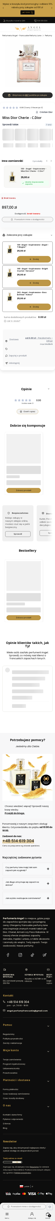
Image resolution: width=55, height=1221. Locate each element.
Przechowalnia (10, 1073)
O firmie (7, 1123)
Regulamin (34, 1167)
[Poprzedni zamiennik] (47, 161)
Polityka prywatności (13, 1038)
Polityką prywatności (22, 1173)
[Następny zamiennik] (51, 161)
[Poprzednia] (3, 8)
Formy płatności (10, 1089)
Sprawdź (18, 534)
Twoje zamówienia (12, 1059)
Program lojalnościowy (14, 1064)
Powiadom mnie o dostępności (29, 219)
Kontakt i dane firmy (12, 1114)
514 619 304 (42, 21)
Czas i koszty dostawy (13, 1098)
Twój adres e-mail (12, 1158)
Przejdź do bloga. (15, 813)
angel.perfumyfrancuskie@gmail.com (27, 1010)
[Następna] (51, 8)
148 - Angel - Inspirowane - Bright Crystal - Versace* (32, 270)
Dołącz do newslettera (16, 1162)
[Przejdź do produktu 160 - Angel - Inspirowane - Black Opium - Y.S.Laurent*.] (23, 578)
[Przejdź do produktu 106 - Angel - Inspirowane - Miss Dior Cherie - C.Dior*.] (23, 451)
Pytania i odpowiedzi (13, 1119)
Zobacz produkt (23, 490)
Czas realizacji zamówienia (16, 1093)
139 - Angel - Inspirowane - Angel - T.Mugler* (33, 246)
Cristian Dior (46, 112)
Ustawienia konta (11, 1068)
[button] (27, 388)
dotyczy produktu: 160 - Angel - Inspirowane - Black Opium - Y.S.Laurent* (28, 707)
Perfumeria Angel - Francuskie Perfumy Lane (21, 35)
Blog (5, 1128)
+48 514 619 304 (18, 840)
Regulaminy (8, 1034)
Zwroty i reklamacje (12, 1043)
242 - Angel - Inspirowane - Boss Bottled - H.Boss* (32, 293)
